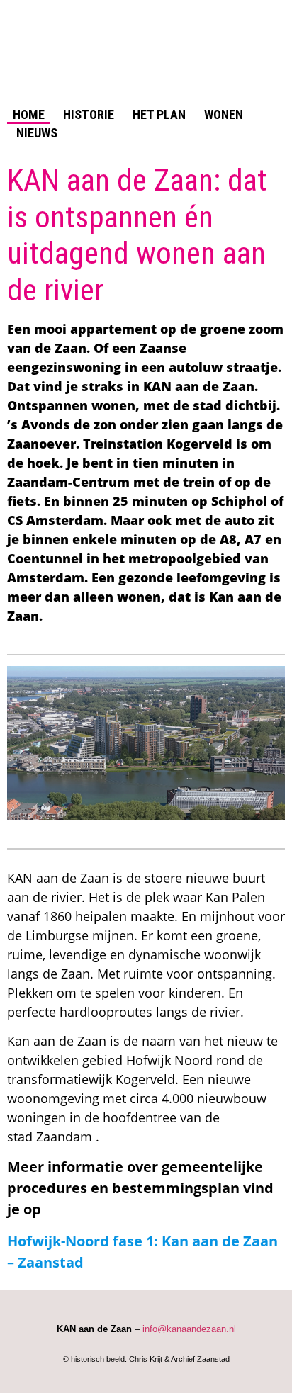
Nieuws (36, 132)
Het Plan (159, 114)
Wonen (223, 114)
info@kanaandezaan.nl (189, 1329)
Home (29, 114)
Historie (88, 114)
